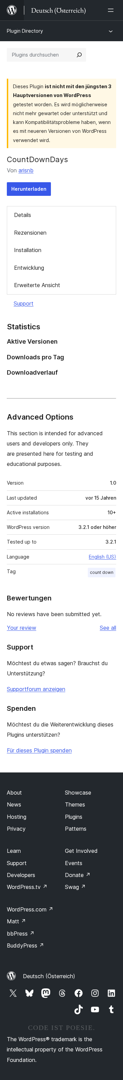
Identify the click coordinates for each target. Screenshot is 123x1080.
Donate (78, 875)
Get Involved (81, 850)
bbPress (21, 933)
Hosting (16, 816)
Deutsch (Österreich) (49, 976)
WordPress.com (30, 909)
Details (22, 215)
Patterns (75, 828)
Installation (27, 250)
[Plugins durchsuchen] (79, 55)
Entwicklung (29, 267)
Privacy (16, 828)
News (14, 804)
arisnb (25, 170)
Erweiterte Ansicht (37, 285)
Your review (21, 627)
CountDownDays (37, 159)
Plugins (73, 816)
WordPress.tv (27, 886)
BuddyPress (25, 945)
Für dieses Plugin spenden (39, 750)
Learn (14, 850)
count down (101, 572)
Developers (21, 875)
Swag (75, 886)
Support (23, 303)
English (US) (102, 557)
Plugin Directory (25, 31)
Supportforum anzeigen (36, 689)
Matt (16, 921)
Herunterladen (28, 189)
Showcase (78, 792)
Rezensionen (30, 232)
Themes (75, 804)
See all (108, 627)
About (14, 792)
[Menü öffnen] (112, 10)
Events (73, 863)
